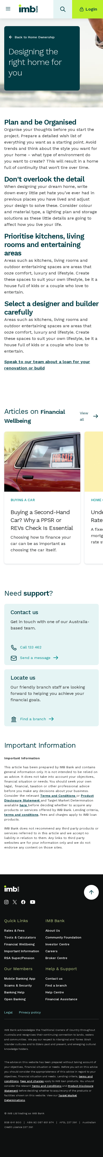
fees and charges (32, 1081)
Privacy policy (30, 1012)
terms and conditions (21, 815)
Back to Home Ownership (35, 37)
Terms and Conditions (58, 796)
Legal (8, 1012)
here (24, 805)
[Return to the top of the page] (91, 893)
